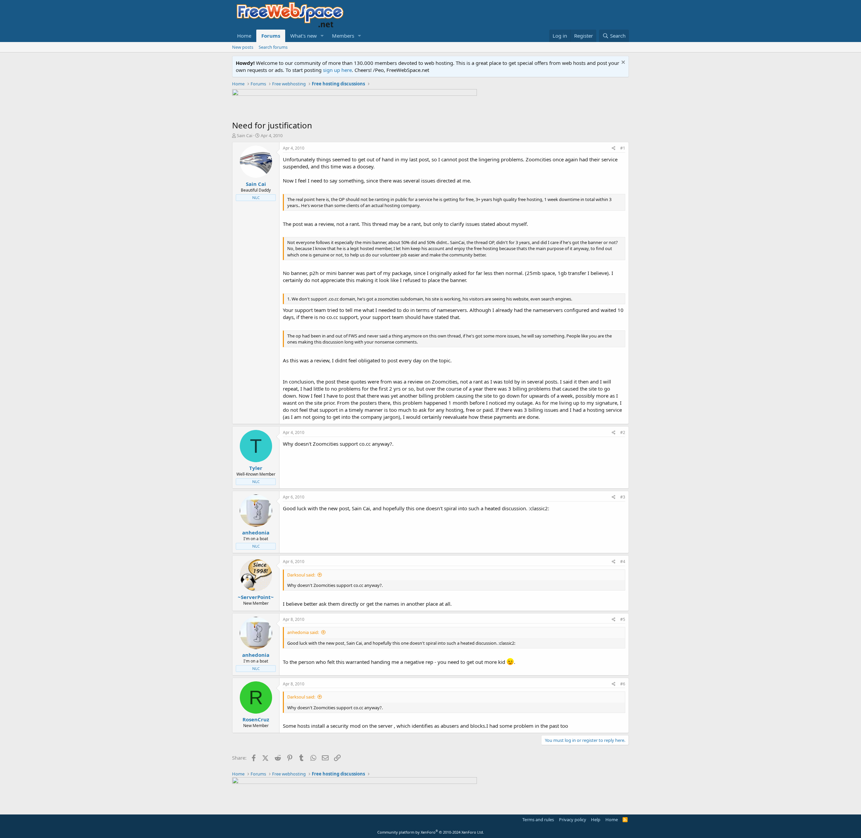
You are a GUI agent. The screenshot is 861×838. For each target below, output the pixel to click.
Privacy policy (572, 819)
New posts (242, 47)
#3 (622, 497)
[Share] (613, 148)
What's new (303, 35)
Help (595, 819)
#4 (622, 561)
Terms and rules (538, 819)
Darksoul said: (301, 575)
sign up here (337, 70)
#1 (622, 148)
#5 (622, 619)
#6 (622, 684)
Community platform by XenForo (430, 832)
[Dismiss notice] (622, 63)
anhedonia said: (303, 632)
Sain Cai (244, 135)
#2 (622, 432)
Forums (270, 35)
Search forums (273, 47)
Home (244, 35)
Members (343, 35)
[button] (322, 36)
